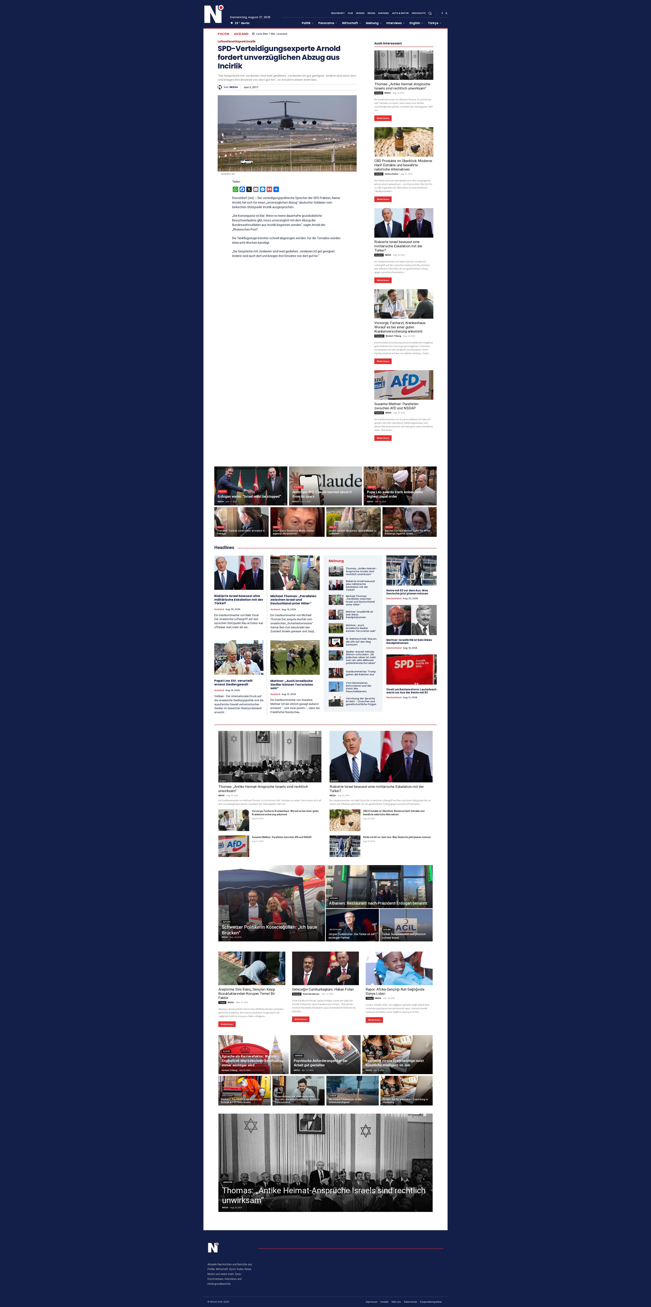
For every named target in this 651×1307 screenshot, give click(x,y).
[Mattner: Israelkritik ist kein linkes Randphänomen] (336, 716)
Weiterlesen (383, 220)
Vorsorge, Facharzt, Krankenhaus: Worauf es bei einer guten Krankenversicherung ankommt (400, 429)
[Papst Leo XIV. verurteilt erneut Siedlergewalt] (238, 759)
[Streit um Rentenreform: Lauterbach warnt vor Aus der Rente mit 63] (411, 771)
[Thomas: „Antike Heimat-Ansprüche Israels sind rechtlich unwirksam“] (403, 167)
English (222, 593)
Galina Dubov (391, 275)
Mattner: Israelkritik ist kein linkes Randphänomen (409, 743)
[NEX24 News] (214, 14)
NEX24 (234, 87)
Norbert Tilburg (393, 437)
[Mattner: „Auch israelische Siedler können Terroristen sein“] (295, 759)
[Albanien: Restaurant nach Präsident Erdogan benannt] (379, 988)
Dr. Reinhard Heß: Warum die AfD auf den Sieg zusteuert (361, 743)
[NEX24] (221, 87)
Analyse (378, 194)
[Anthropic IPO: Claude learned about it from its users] (325, 587)
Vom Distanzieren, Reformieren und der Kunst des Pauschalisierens (358, 789)
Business (298, 589)
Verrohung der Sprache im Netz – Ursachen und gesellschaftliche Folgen (361, 803)
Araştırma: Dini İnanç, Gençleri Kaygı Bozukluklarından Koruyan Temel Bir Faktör (246, 1095)
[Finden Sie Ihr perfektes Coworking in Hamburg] (406, 1192)
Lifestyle (378, 275)
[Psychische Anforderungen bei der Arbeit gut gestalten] (325, 1156)
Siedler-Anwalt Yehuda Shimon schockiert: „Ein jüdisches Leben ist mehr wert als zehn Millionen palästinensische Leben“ (361, 759)
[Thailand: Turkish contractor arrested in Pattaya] (241, 623)
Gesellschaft (227, 1197)
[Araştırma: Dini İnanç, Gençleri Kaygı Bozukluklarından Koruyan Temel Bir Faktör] (251, 1070)
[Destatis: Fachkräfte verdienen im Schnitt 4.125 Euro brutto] (244, 1192)
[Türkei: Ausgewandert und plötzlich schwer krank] (406, 1027)
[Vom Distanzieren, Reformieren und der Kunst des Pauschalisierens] (336, 788)
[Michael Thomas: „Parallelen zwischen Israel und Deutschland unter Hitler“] (295, 674)
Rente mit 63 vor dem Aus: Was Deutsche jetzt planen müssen (407, 693)
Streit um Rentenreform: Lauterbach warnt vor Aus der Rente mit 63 (411, 792)
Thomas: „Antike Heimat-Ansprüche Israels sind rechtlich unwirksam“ (402, 188)
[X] (446, 13)
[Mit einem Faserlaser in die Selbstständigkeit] (352, 1192)
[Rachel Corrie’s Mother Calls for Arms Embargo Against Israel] (409, 623)
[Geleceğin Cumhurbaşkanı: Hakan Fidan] (325, 1070)
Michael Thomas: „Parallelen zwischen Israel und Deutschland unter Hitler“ (293, 701)
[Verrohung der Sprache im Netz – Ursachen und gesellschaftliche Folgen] (336, 803)
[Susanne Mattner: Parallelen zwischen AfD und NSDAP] (403, 486)
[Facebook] (442, 13)
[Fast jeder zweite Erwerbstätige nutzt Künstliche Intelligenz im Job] (397, 1156)
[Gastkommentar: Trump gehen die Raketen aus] (336, 775)
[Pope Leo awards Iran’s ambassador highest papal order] (400, 587)
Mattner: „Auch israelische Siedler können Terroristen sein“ (291, 786)
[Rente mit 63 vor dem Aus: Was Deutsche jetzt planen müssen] (411, 672)
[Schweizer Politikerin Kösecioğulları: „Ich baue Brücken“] (271, 1005)
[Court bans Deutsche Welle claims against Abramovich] (297, 623)
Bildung (226, 1153)
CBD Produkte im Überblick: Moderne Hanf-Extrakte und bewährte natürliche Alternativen (403, 267)
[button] (430, 13)
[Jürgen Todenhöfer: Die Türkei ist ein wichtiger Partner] (352, 1027)
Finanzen (379, 437)
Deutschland (394, 700)
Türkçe (222, 1104)
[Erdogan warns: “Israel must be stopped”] (250, 587)
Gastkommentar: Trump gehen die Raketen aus (361, 775)
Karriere (299, 1157)
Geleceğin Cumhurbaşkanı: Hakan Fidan (323, 1091)
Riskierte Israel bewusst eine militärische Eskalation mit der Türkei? (398, 348)
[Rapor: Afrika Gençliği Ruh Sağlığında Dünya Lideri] (399, 1070)
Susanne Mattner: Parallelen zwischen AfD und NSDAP (396, 508)
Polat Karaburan (311, 1095)
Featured (379, 514)
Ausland (241, 34)
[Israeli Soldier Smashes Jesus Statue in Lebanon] (353, 623)
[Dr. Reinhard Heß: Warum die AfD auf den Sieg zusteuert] (336, 743)
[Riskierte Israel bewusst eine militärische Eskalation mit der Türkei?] (403, 324)
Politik (224, 34)
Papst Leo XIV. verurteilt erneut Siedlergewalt (233, 784)
